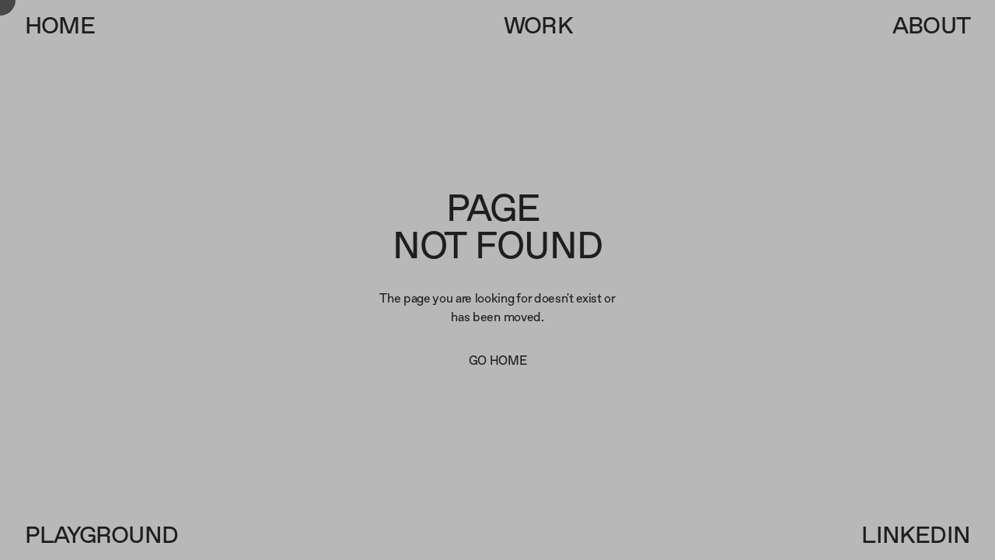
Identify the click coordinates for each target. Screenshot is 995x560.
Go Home (498, 360)
